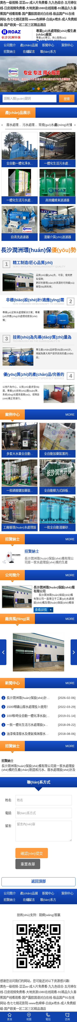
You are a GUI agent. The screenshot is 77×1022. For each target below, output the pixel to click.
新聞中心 (48, 45)
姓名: (8, 800)
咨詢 (67, 1019)
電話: (8, 813)
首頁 (9, 1019)
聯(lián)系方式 (48, 52)
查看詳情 (43, 610)
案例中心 (67, 45)
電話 (48, 1019)
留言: (8, 826)
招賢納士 (10, 51)
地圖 (28, 1019)
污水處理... (29, 125)
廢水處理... (13, 125)
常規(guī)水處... (48, 125)
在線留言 (29, 51)
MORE (69, 414)
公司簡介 (10, 45)
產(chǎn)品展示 (29, 45)
